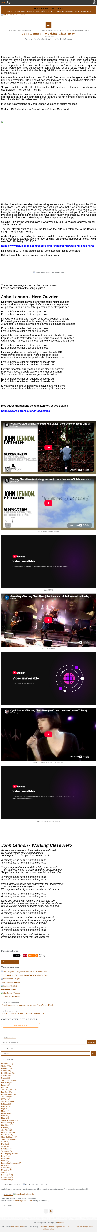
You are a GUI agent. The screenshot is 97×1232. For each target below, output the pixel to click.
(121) (6, 1068)
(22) (5, 1085)
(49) (6, 1075)
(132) (6, 1066)
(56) (8, 1073)
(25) (6, 1083)
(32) (5, 1078)
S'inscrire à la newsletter (10, 962)
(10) (7, 1135)
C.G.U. (70, 1227)
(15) (5, 1106)
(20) (8, 1090)
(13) (6, 1116)
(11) (8, 1132)
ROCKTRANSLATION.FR (48, 8)
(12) (7, 1123)
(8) (9, 1154)
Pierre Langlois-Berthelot (22, 1201)
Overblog (60, 1222)
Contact (51, 1227)
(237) (7, 1064)
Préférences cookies (48, 1229)
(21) (7, 1087)
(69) (6, 1071)
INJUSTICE (84, 30)
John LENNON (14, 30)
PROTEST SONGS (46, 30)
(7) (6, 1158)
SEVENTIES (34, 30)
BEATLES (24, 30)
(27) (9, 1080)
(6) (7, 1175)
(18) (5, 1099)
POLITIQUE (59, 30)
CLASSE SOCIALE (72, 30)
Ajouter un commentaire (20, 1025)
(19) (6, 1092)
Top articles (43, 1227)
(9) (5, 1142)
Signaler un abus (61, 1227)
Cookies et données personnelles (84, 1227)
